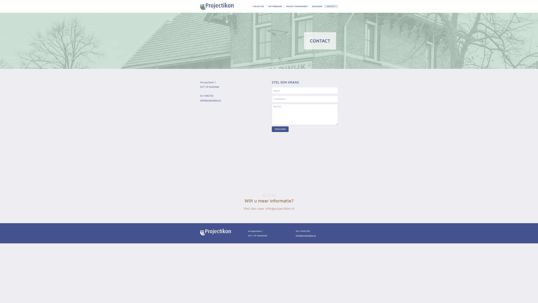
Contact (331, 6)
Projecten (258, 6)
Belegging (317, 6)
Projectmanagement (297, 6)
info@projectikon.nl (210, 100)
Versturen (280, 129)
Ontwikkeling (275, 6)
